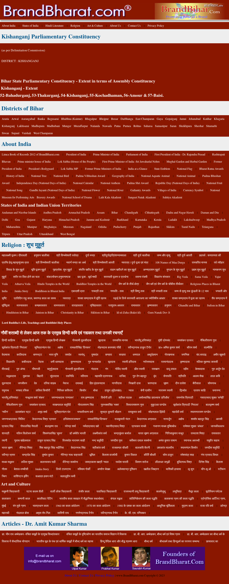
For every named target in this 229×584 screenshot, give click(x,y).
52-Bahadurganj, (15, 95)
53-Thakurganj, (46, 95)
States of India (30, 25)
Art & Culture (95, 25)
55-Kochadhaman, (106, 95)
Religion (75, 25)
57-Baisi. (156, 95)
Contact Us (134, 25)
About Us (115, 25)
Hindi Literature (54, 25)
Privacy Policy (156, 25)
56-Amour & (135, 95)
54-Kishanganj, (75, 95)
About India (8, 25)
